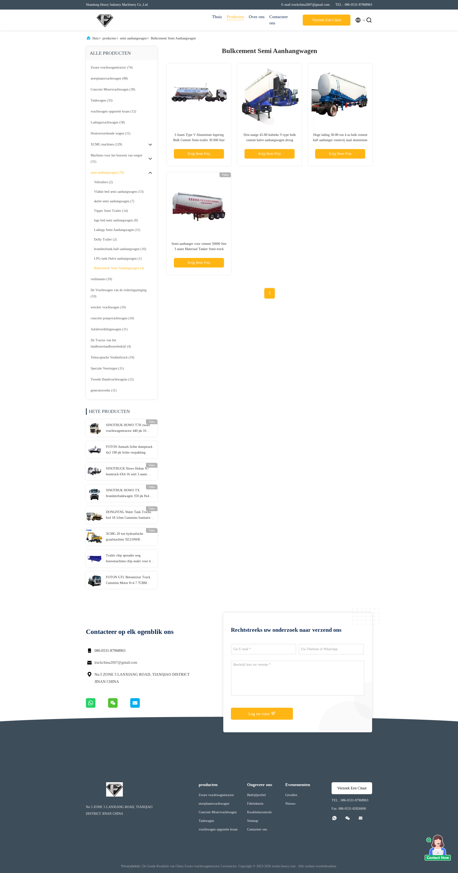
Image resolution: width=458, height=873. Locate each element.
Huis (95, 38)
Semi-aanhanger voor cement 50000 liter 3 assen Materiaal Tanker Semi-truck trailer (199, 249)
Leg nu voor (259, 713)
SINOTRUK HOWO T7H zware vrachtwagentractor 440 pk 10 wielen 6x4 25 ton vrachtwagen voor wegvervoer (128, 428)
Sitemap (252, 821)
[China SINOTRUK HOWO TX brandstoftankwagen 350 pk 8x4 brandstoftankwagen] (94, 493)
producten (109, 38)
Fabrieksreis (255, 803)
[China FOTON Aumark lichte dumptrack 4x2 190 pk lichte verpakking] (94, 449)
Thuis (217, 16)
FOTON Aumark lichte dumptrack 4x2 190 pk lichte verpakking (129, 449)
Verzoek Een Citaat (326, 20)
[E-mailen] (141, 706)
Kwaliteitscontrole (259, 812)
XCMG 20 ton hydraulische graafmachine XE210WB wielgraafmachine (124, 537)
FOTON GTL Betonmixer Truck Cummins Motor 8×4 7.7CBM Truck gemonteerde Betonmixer (128, 580)
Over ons (257, 16)
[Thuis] (105, 20)
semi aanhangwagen (133, 38)
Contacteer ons (278, 19)
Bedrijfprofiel (256, 795)
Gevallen (291, 795)
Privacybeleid (130, 866)
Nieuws (290, 803)
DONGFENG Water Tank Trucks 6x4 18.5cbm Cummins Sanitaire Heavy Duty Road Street (128, 515)
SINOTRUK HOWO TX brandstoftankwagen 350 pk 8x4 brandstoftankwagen (127, 493)
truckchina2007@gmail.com (115, 662)
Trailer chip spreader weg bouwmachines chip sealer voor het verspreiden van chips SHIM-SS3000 (129, 559)
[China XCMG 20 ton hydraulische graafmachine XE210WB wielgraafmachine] (94, 536)
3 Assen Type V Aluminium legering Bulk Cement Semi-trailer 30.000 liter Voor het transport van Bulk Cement (199, 140)
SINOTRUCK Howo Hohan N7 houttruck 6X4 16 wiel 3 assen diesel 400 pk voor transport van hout (128, 472)
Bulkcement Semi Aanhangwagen (173, 38)
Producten (235, 16)
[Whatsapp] (97, 706)
